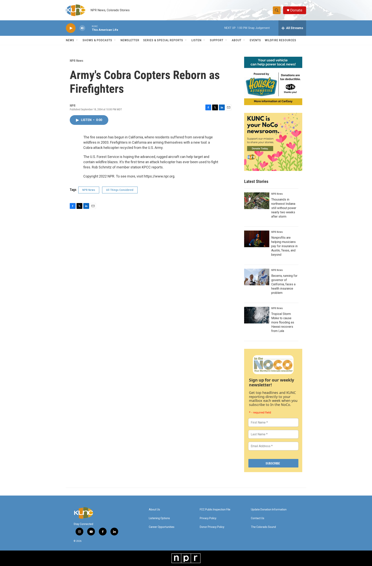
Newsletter (130, 40)
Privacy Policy (208, 518)
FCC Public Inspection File (215, 509)
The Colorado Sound (263, 527)
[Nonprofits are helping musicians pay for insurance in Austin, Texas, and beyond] (256, 239)
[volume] (82, 28)
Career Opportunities (161, 527)
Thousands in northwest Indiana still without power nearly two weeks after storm (283, 208)
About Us (154, 509)
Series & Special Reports (163, 40)
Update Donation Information (269, 509)
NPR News (76, 61)
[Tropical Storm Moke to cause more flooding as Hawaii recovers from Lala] (256, 315)
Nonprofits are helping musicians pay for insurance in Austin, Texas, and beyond (284, 246)
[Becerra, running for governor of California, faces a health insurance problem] (256, 277)
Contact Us (257, 518)
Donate (296, 10)
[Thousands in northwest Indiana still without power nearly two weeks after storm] (256, 200)
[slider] (88, 28)
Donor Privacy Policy (212, 527)
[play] (71, 28)
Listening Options (159, 518)
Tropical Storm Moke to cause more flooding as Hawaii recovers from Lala (282, 322)
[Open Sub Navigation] (77, 40)
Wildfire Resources (280, 40)
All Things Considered (119, 189)
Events (255, 40)
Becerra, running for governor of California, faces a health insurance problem (284, 284)
